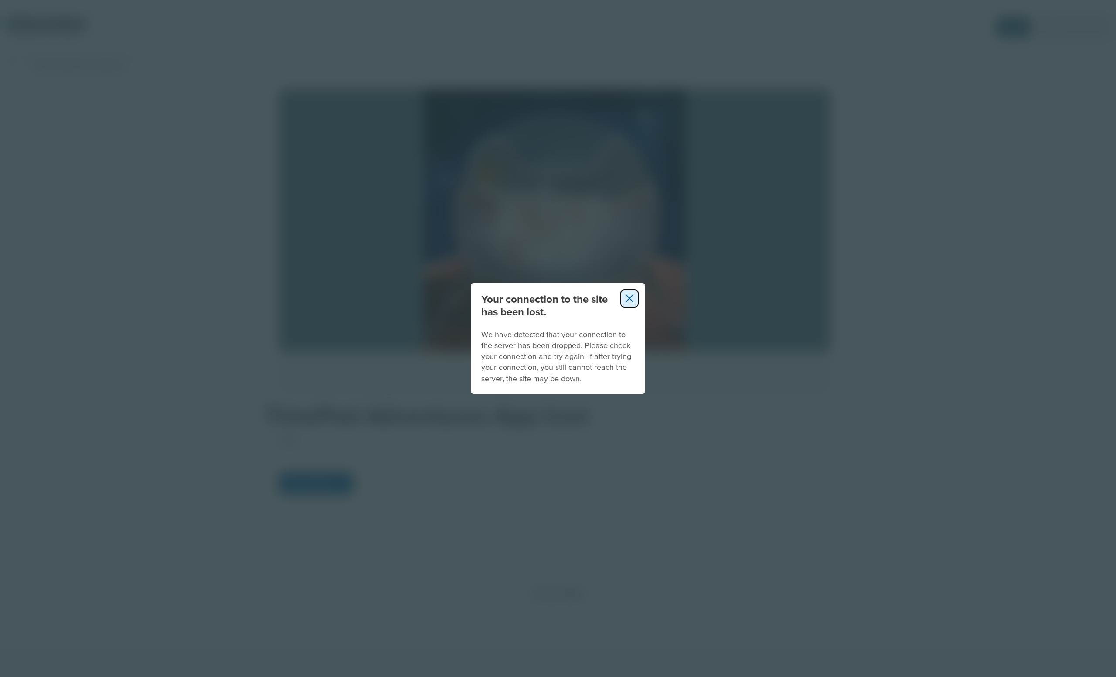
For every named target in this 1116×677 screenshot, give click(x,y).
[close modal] (629, 298)
